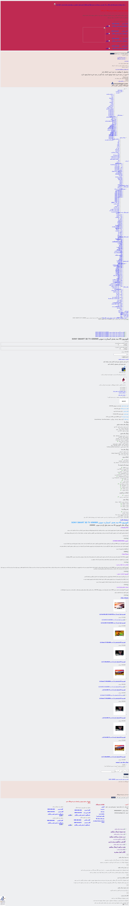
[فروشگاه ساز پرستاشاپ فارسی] (125, 904)
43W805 (113, 779)
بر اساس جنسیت (118, 302)
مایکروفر (120, 221)
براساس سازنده (116, 264)
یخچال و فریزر (116, 203)
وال (118, 276)
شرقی (121, 301)
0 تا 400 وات (113, 131)
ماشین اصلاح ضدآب (115, 290)
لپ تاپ (126, 161)
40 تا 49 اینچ (110, 111)
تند (121, 293)
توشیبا (112, 103)
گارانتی (102, 806)
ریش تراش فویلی (115, 287)
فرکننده (117, 294)
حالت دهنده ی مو (115, 297)
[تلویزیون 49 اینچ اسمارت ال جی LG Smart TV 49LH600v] (119, 678)
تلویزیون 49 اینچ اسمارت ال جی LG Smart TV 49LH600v (112, 681)
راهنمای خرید (101, 813)
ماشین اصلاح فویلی (115, 303)
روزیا (118, 274)
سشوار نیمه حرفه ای (115, 283)
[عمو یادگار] (119, 86)
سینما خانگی (119, 115)
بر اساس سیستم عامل (114, 159)
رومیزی (117, 214)
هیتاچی (118, 240)
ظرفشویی (117, 217)
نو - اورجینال (119, 187)
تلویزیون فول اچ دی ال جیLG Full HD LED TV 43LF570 (112, 614)
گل (121, 298)
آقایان (121, 303)
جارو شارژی (120, 264)
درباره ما (102, 809)
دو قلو (118, 205)
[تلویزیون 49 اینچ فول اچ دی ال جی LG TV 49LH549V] (119, 753)
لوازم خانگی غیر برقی (123, 236)
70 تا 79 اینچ (110, 115)
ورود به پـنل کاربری (121, 57)
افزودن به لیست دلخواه (123, 359)
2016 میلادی (110, 137)
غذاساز (121, 232)
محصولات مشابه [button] (124, 597)
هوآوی (118, 145)
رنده (121, 229)
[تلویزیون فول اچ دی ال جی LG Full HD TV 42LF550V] (113, 619)
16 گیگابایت (120, 196)
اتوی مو (117, 293)
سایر (121, 251)
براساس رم (120, 190)
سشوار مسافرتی (115, 279)
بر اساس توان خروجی (111, 129)
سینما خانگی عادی (112, 127)
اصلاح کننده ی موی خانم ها (113, 298)
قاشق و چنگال (119, 266)
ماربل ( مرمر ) (119, 247)
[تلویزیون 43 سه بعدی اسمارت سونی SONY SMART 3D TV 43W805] (110, 332)
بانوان (121, 305)
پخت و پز (120, 214)
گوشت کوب (120, 237)
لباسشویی (117, 230)
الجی (118, 224)
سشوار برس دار (116, 280)
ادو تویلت (120, 312)
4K (112, 122)
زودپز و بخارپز (119, 279)
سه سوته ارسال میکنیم (118, 831)
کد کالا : (126, 341)
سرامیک (120, 245)
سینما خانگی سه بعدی (111, 128)
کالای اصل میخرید (119, 852)
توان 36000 (117, 201)
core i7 (121, 183)
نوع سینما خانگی (113, 125)
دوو (118, 219)
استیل (121, 244)
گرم (121, 290)
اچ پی (121, 168)
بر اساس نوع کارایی (115, 152)
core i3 (121, 180)
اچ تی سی (117, 151)
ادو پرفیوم (120, 310)
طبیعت (121, 299)
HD (112, 123)
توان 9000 (117, 191)
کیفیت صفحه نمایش (109, 121)
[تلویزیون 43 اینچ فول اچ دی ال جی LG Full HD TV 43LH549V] (112, 686)
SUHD (112, 125)
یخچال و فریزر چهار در (114, 209)
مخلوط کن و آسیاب (118, 251)
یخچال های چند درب (115, 211)
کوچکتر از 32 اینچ (109, 108)
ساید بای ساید (116, 207)
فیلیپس (112, 99)
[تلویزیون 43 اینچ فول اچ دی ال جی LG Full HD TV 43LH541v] (119, 714)
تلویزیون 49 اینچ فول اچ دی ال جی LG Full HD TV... (113, 737)
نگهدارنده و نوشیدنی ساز (117, 241)
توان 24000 (117, 197)
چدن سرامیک (119, 249)
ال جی (112, 95)
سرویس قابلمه (119, 239)
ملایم (121, 294)
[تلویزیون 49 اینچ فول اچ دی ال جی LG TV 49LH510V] (119, 658)
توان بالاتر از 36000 (115, 202)
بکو (118, 218)
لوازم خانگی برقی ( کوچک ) (122, 212)
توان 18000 (117, 195)
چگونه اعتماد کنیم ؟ (100, 816)
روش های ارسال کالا (100, 818)
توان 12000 (117, 193)
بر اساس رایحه (119, 289)
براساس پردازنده (118, 176)
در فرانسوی (117, 206)
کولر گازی (117, 190)
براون (118, 266)
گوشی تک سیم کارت (115, 156)
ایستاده (117, 215)
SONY (110, 779)
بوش (118, 221)
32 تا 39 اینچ (110, 110)
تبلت (118, 153)
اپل (118, 140)
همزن (121, 230)
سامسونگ (111, 98)
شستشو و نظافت (118, 255)
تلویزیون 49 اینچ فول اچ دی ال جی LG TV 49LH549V (113, 756)
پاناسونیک (111, 102)
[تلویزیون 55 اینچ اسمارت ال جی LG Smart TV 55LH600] (119, 639)
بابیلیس (117, 272)
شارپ (112, 100)
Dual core (120, 179)
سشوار (117, 278)
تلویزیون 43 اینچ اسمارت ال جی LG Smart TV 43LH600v (112, 698)
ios (118, 160)
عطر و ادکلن (125, 286)
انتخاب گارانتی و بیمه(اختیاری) (121, 343)
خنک (121, 291)
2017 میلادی (110, 138)
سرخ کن (120, 220)
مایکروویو (120, 224)
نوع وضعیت (120, 186)
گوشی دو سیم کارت (115, 157)
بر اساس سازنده (110, 94)
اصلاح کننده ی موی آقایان (114, 285)
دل (121, 166)
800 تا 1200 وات (113, 134)
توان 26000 (117, 198)
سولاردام (120, 222)
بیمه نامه (102, 811)
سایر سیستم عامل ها (115, 164)
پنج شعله (117, 229)
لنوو (118, 141)
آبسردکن (117, 213)
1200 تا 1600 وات (112, 135)
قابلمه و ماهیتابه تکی (118, 252)
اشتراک (113, 797)
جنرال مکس (110, 106)
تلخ (121, 295)
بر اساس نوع (119, 308)
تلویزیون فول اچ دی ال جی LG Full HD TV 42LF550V (113, 622)
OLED (112, 119)
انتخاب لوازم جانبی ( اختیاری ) (121, 347)
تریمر (118, 299)
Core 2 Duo (120, 178)
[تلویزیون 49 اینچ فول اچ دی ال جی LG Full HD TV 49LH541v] (119, 734)
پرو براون (117, 271)
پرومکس (117, 268)
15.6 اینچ (120, 175)
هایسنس (111, 104)
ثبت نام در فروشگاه (121, 58)
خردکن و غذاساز (119, 228)
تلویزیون (117, 92)
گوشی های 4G (116, 155)
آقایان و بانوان (119, 306)
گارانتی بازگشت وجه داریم (117, 842)
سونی (112, 96)
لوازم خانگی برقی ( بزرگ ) (119, 189)
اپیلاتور (118, 301)
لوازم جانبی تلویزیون (109, 139)
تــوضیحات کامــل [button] (124, 519)
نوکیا (118, 143)
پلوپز (121, 217)
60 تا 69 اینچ (110, 114)
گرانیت (121, 243)
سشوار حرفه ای (116, 282)
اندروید (118, 161)
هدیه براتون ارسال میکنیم (117, 847)
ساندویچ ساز (119, 225)
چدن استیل (120, 248)
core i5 (121, 182)
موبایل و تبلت (122, 137)
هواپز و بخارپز (119, 226)
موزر (118, 275)
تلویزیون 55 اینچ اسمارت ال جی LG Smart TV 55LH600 (112, 642)
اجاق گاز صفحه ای (115, 226)
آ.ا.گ (118, 222)
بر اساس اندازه (110, 107)
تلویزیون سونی (119, 779)
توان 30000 (117, 199)
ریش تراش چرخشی (115, 286)
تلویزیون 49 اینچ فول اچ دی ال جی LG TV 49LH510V (113, 661)
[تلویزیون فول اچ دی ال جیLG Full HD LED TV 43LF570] (119, 611)
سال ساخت (117, 165)
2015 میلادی (116, 167)
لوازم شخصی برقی (121, 263)
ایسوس (120, 170)
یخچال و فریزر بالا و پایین (114, 210)
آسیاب (121, 234)
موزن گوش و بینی (115, 306)
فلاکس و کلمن (119, 280)
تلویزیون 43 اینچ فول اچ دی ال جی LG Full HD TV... (113, 689)
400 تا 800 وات (113, 132)
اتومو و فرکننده (116, 291)
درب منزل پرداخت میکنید (117, 837)
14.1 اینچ (120, 174)
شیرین (121, 297)
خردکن (121, 233)
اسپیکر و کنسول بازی (124, 185)
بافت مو (117, 295)
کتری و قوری (119, 276)
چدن (121, 240)
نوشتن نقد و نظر (121, 395)
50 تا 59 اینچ (110, 112)
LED (112, 118)
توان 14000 (117, 194)
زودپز (121, 216)
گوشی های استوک (115, 171)
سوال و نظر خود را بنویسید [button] (122, 762)
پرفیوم (121, 309)
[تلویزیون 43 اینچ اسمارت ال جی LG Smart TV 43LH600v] (112, 695)
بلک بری (117, 148)
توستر (121, 218)
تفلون (121, 241)
